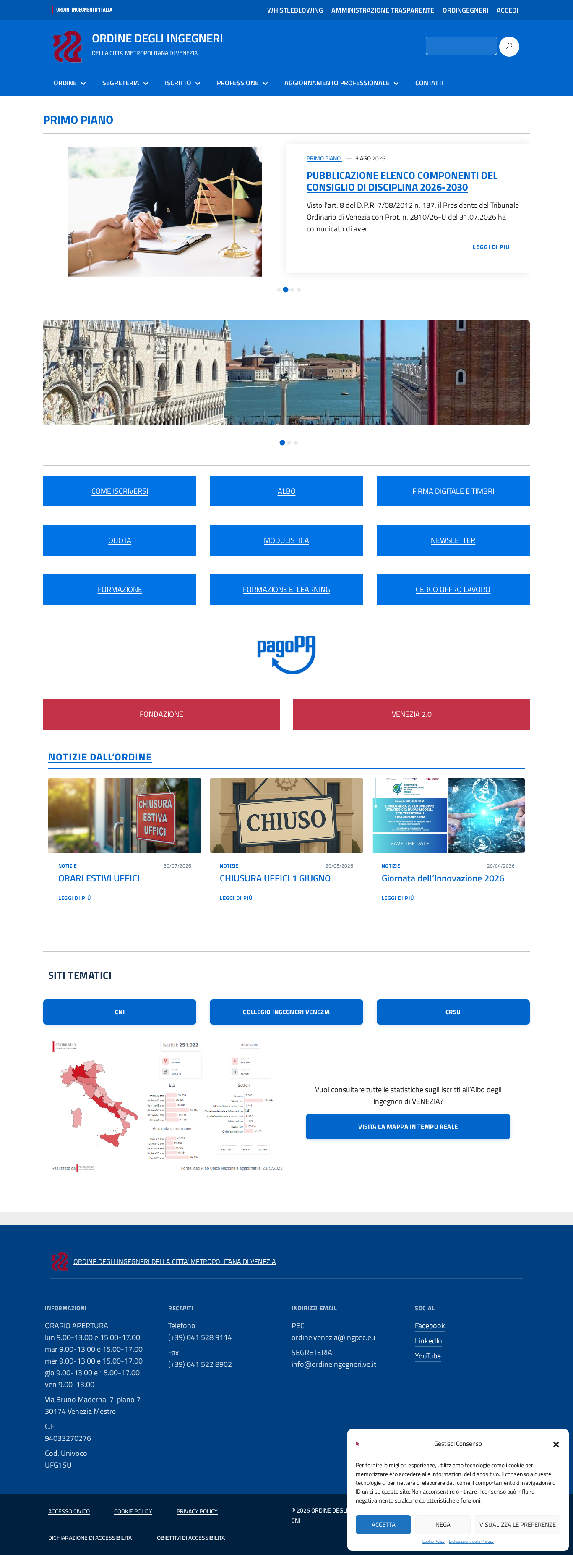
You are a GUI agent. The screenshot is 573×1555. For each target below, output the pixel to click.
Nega (443, 1524)
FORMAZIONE (120, 589)
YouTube (428, 1355)
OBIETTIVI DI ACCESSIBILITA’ (191, 1537)
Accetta (384, 1524)
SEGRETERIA (120, 83)
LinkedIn (428, 1340)
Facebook (430, 1325)
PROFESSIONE (238, 83)
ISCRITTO (178, 83)
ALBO (287, 491)
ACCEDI (507, 10)
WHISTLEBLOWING (295, 10)
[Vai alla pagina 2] (286, 290)
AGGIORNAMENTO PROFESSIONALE (337, 83)
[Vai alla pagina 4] (299, 290)
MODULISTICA (286, 540)
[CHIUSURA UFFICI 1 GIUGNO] (286, 815)
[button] (556, 1444)
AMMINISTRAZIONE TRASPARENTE (382, 10)
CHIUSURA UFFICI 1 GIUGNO (275, 878)
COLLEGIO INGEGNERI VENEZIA (286, 1012)
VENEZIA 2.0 (412, 714)
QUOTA (119, 540)
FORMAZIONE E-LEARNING (286, 589)
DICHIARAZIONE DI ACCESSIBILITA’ (90, 1537)
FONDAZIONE (161, 714)
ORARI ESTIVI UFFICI (99, 878)
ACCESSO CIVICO (69, 1511)
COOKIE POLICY (133, 1511)
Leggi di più (74, 898)
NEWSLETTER (453, 540)
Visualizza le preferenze (517, 1524)
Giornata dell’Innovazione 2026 (443, 878)
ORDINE (65, 83)
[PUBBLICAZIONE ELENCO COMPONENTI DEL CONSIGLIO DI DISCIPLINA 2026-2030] (164, 211)
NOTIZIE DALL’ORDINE (100, 756)
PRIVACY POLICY (197, 1511)
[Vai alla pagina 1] (279, 290)
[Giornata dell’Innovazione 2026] (448, 815)
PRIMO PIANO (324, 158)
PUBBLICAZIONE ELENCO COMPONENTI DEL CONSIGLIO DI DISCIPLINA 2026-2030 (402, 181)
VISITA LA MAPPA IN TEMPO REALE (408, 1126)
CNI (120, 1012)
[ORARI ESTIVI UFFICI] (124, 815)
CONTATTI (429, 83)
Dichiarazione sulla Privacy (471, 1541)
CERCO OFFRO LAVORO (453, 589)
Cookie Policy (433, 1541)
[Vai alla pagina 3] (292, 290)
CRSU (453, 1012)
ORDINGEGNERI (465, 10)
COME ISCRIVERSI (119, 491)
